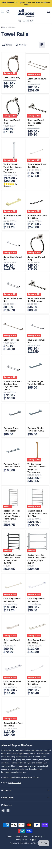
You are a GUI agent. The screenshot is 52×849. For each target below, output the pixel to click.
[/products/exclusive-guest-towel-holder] (13, 414)
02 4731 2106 (28, 21)
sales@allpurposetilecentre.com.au (24, 777)
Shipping (33, 840)
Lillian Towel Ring (11, 77)
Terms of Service (22, 837)
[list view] (48, 45)
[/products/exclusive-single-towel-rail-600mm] (37, 368)
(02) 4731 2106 (14, 783)
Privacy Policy (21, 840)
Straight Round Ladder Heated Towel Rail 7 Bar (37, 513)
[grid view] (42, 45)
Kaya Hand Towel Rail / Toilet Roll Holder (35, 123)
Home (3, 27)
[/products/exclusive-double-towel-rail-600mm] (13, 450)
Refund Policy (36, 837)
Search (9, 837)
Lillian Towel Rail (11, 340)
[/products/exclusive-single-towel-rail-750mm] (37, 414)
